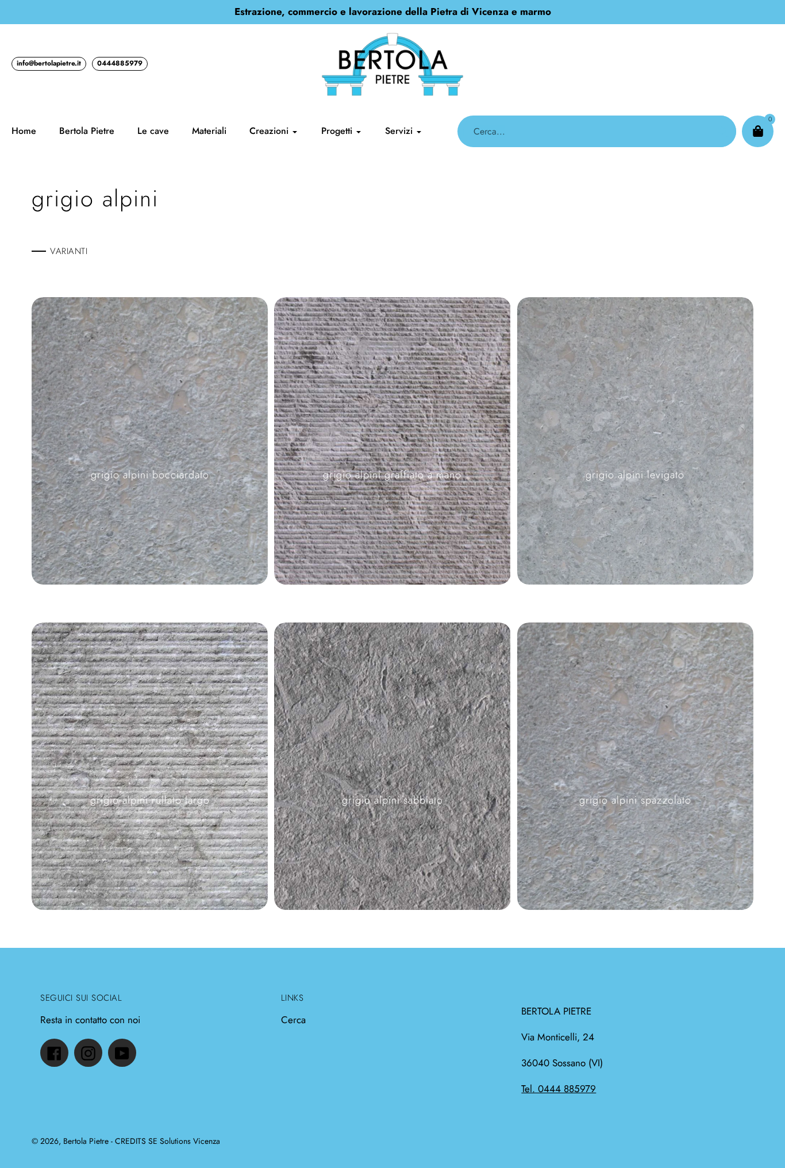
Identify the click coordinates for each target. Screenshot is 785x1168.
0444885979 (120, 63)
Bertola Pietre (86, 1141)
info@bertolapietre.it (49, 63)
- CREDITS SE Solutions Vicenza (165, 1141)
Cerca (293, 1020)
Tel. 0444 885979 (558, 1089)
